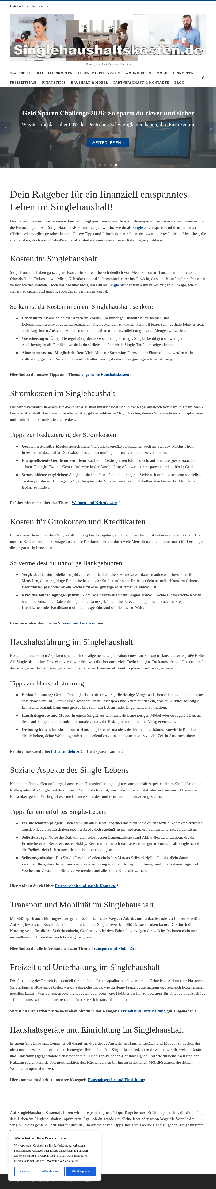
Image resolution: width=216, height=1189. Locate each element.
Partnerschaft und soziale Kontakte (85, 886)
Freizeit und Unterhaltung (143, 1011)
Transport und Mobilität (113, 948)
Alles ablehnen (50, 1171)
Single (137, 227)
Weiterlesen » (108, 143)
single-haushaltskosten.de (38, 1181)
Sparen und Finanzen (77, 623)
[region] (54, 1156)
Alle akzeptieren (80, 1171)
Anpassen (24, 1171)
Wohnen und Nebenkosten (94, 503)
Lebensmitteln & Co (68, 751)
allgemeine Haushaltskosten (105, 374)
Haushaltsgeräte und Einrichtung (116, 1080)
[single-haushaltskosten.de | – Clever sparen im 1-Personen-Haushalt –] (108, 37)
